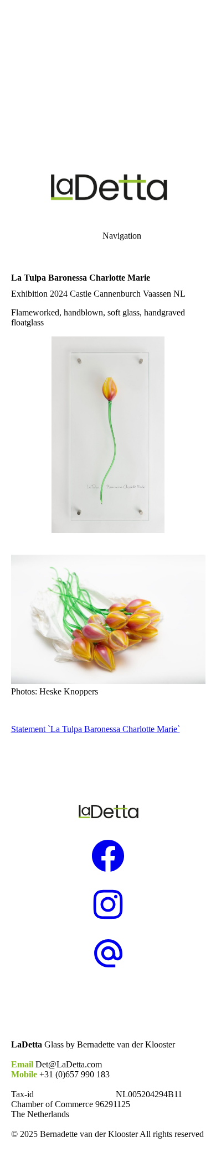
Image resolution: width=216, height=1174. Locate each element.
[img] (108, 77)
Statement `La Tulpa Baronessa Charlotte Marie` (95, 729)
